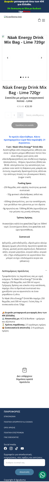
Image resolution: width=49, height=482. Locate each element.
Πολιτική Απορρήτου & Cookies (18, 422)
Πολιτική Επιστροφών (14, 432)
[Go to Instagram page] (11, 448)
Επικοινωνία (9, 416)
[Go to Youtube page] (22, 448)
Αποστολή (24, 472)
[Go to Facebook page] (5, 448)
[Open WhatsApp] (42, 475)
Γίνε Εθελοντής (11, 437)
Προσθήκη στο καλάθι (24, 125)
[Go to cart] (39, 20)
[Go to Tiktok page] (16, 448)
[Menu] (43, 20)
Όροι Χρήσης (9, 427)
